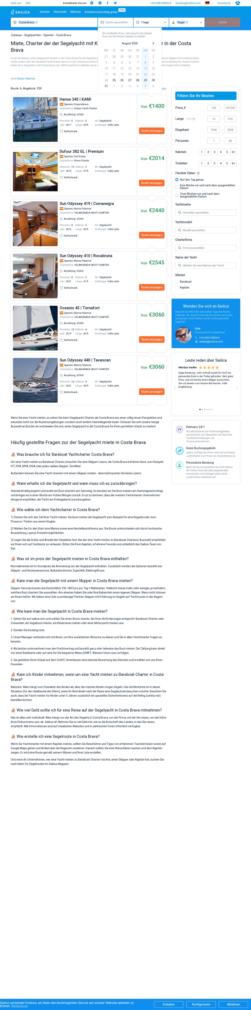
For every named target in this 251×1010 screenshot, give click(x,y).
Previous (13, 119)
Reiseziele (60, 12)
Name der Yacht (186, 257)
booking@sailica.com (188, 3)
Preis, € (180, 108)
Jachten (44, 12)
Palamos (30, 78)
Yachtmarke (183, 204)
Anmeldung (224, 3)
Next (237, 388)
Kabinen (180, 152)
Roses (20, 78)
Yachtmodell (183, 222)
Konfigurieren (201, 1004)
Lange (179, 119)
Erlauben (169, 1004)
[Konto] (237, 3)
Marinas (76, 12)
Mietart (180, 275)
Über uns (16, 3)
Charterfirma (183, 240)
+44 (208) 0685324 (160, 3)
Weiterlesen (19, 1006)
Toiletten (181, 163)
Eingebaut (182, 130)
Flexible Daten (205, 173)
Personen (182, 141)
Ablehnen (233, 1004)
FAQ (28, 3)
